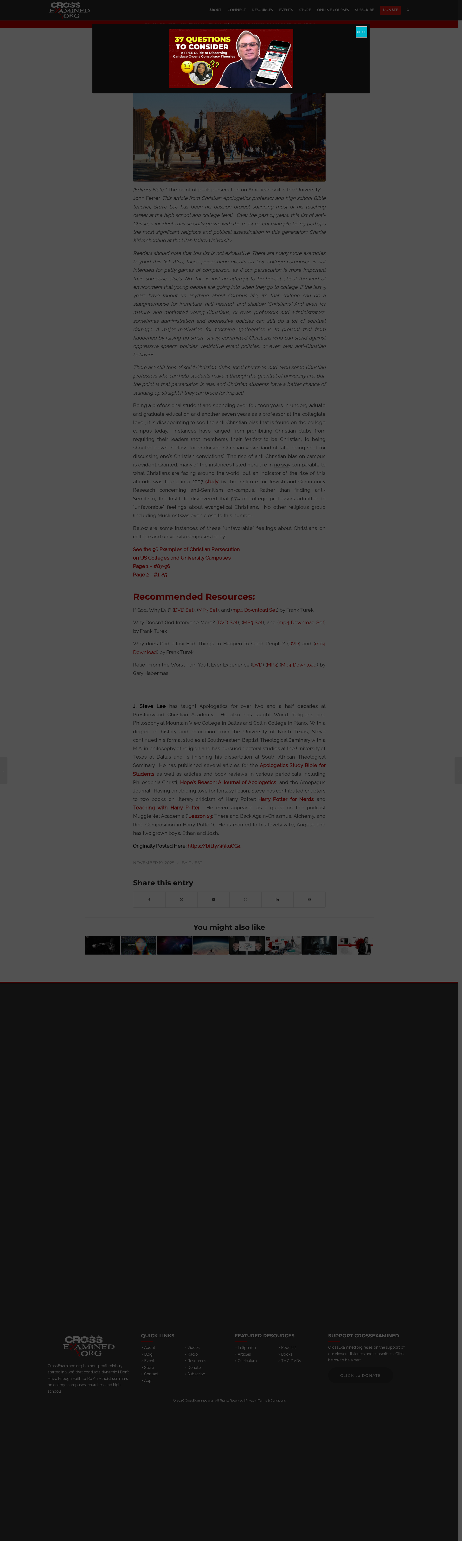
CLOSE (361, 32)
